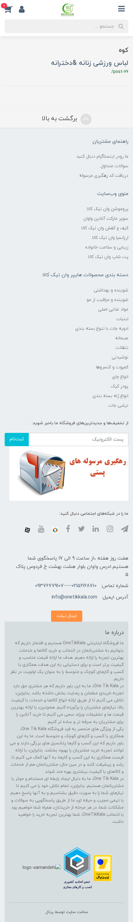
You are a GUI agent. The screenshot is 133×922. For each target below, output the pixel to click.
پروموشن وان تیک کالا (107, 209)
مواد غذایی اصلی (113, 309)
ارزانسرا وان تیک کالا (110, 238)
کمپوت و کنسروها (112, 367)
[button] (12, 9)
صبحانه (121, 338)
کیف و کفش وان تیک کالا (104, 228)
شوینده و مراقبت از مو (107, 300)
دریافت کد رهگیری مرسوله (103, 176)
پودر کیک (119, 386)
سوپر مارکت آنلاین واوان (105, 219)
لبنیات (122, 319)
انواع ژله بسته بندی (110, 396)
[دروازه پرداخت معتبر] (102, 868)
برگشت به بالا (60, 118)
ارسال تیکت (67, 616)
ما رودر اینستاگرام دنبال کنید (102, 156)
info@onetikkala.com (74, 597)
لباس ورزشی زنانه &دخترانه (89, 63)
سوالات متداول (114, 166)
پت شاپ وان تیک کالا (108, 257)
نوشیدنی (120, 357)
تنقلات (121, 348)
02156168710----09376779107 (66, 585)
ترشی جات (118, 405)
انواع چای (120, 377)
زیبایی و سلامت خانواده (106, 247)
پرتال (49, 912)
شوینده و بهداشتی (111, 290)
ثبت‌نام (17, 439)
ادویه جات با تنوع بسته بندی (101, 329)
